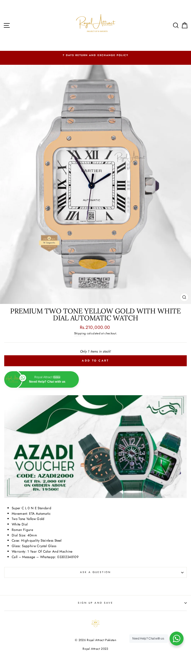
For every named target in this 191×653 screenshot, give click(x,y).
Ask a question (95, 572)
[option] (95, 55)
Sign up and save (95, 603)
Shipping (80, 333)
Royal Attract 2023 (95, 649)
